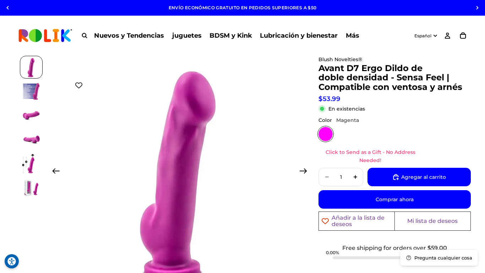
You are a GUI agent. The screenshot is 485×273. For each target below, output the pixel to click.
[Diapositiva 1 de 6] (31, 67)
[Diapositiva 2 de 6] (31, 91)
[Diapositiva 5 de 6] (31, 164)
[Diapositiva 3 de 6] (31, 115)
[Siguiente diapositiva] (477, 8)
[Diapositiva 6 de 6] (31, 188)
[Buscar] (84, 35)
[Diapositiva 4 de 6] (31, 139)
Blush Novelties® (340, 59)
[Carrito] (463, 35)
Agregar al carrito (423, 177)
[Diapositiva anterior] (8, 8)
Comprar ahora (395, 199)
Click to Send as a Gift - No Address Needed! (370, 156)
